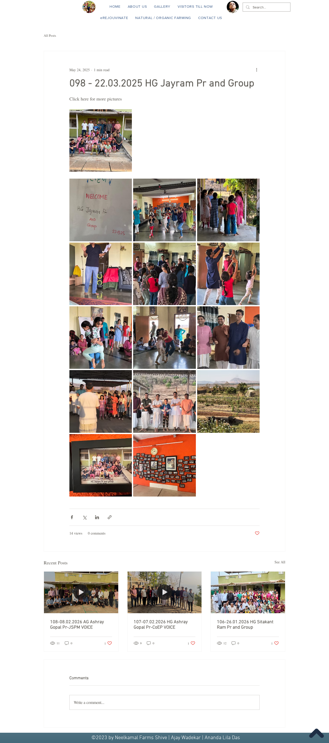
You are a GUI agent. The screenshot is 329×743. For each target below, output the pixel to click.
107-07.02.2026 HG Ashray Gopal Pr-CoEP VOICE (161, 624)
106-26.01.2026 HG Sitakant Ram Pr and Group (245, 624)
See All (280, 561)
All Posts (50, 35)
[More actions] (256, 70)
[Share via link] (109, 517)
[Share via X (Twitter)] (84, 517)
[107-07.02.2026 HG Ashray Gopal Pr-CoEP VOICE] (164, 592)
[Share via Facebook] (71, 517)
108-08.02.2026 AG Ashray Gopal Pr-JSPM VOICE (77, 624)
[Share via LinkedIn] (97, 517)
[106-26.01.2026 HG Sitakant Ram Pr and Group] (248, 592)
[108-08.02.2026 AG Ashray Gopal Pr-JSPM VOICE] (81, 592)
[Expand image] (100, 140)
